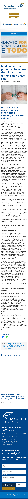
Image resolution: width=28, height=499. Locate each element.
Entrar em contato (8, 489)
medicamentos (11, 346)
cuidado (22, 345)
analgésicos (11, 344)
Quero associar (14, 14)
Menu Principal (15, 33)
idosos (4, 346)
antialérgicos (6, 345)
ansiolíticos (18, 344)
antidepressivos (14, 345)
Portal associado (14, 17)
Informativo (3, 82)
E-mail (3, 469)
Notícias (9, 82)
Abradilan (7, 332)
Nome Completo (6, 463)
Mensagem (5, 475)
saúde (10, 348)
